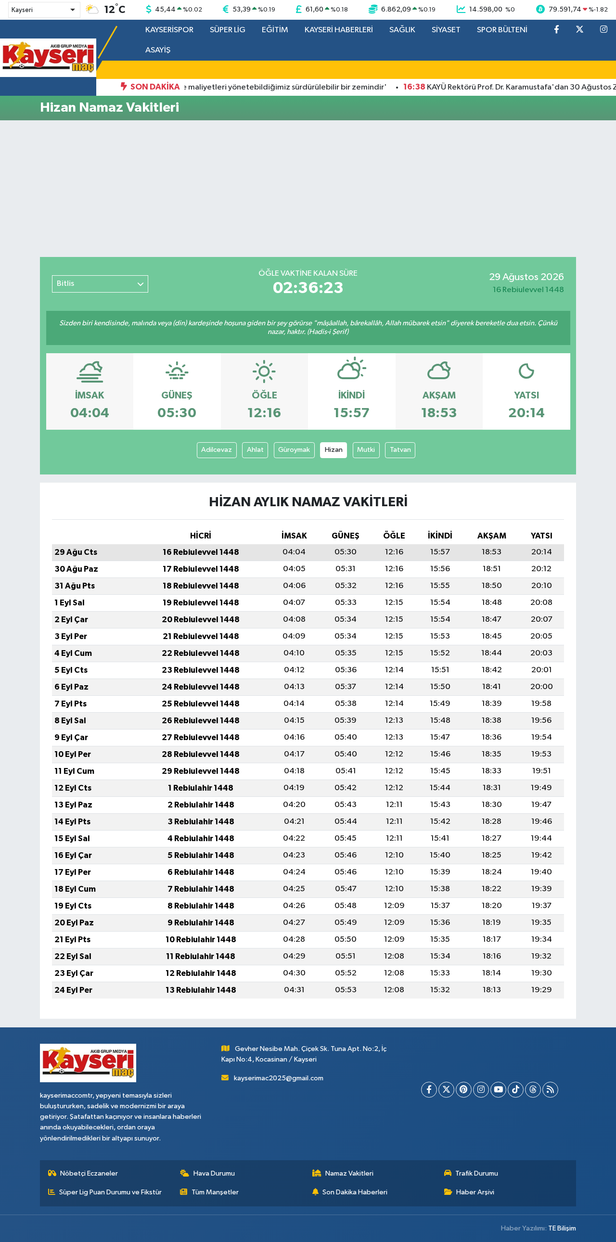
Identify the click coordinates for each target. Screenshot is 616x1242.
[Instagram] (481, 1090)
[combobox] (44, 10)
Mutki (366, 449)
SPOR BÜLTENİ (502, 30)
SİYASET (446, 30)
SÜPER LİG (227, 30)
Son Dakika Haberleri (354, 1192)
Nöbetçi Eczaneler (89, 1173)
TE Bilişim (562, 1228)
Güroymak (294, 449)
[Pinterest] (464, 1090)
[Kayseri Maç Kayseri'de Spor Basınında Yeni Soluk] (48, 57)
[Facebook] (429, 1090)
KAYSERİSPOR (169, 30)
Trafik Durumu (476, 1173)
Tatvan (400, 449)
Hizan (334, 449)
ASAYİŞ (157, 50)
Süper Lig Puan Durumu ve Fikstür (110, 1192)
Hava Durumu (214, 1173)
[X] (446, 1090)
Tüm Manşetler (215, 1192)
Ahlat (255, 449)
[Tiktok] (516, 1090)
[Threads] (533, 1090)
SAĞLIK (402, 30)
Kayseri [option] (22, 10)
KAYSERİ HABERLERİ (339, 30)
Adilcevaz (216, 449)
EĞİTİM (275, 30)
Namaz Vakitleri (349, 1173)
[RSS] (550, 1090)
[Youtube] (498, 1090)
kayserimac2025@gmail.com (278, 1078)
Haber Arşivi (475, 1192)
